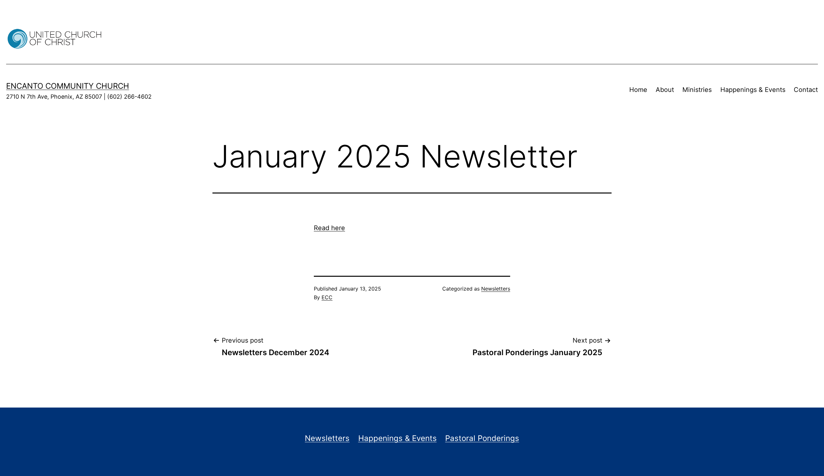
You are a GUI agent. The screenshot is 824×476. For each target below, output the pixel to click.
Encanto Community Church (67, 86)
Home (638, 90)
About (665, 90)
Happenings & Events (752, 90)
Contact (806, 90)
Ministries (697, 90)
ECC (327, 297)
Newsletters (495, 288)
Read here (329, 228)
